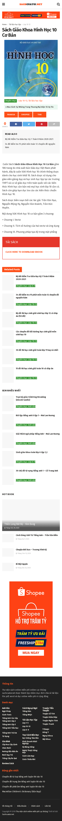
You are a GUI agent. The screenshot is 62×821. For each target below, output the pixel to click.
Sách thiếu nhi (28, 759)
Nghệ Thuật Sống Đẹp (29, 751)
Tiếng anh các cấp (10, 718)
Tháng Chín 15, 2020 (24, 553)
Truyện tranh (48, 724)
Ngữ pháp (6, 711)
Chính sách (35, 806)
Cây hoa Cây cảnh (9, 745)
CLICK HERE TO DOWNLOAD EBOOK (24, 252)
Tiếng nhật (27, 715)
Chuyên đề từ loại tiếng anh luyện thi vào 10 (22, 777)
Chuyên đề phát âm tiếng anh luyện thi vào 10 (23, 786)
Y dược (46, 729)
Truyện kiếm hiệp (50, 717)
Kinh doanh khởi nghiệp (29, 743)
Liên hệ (48, 806)
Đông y (46, 732)
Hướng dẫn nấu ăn (10, 751)
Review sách (8, 763)
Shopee (25, 114)
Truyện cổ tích (49, 714)
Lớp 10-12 (26, 24)
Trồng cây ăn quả (9, 758)
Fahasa (11, 114)
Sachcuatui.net (8, 814)
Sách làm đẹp (28, 756)
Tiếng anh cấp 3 (9, 725)
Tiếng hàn (26, 711)
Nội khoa (46, 739)
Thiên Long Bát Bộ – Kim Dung (19, 524)
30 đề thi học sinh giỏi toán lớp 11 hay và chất (37, 350)
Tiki (39, 114)
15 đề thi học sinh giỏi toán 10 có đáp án (34, 368)
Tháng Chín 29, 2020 (12, 528)
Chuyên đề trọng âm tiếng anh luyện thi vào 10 (23, 781)
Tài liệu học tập (15, 24)
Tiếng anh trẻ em (9, 733)
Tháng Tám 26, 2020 (24, 568)
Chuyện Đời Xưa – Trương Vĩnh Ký (31, 549)
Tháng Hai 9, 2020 (23, 539)
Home (4, 24)
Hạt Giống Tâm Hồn (30, 738)
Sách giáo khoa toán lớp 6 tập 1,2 (31, 452)
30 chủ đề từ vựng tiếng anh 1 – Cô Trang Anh (37, 471)
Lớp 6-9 (25, 730)
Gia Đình (6, 741)
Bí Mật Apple (22, 564)
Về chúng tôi (7, 806)
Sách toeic (6, 715)
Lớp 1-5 (25, 723)
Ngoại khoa (48, 736)
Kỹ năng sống (28, 747)
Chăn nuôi (6, 748)
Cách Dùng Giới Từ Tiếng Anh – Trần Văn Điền (37, 535)
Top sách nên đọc (30, 735)
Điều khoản (21, 806)
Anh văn (6, 708)
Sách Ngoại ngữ (29, 708)
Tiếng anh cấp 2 (9, 721)
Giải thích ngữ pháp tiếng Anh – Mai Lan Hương (38, 434)
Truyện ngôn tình (50, 721)
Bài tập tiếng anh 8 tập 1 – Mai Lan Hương (35, 415)
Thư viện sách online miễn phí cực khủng (32, 811)
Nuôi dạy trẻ (7, 755)
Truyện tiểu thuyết (48, 709)
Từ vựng (5, 736)
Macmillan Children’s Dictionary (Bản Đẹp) (21, 791)
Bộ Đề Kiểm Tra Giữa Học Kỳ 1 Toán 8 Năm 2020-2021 (29, 139)
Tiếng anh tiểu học (10, 728)
